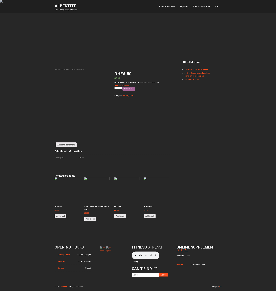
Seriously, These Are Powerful (196, 69)
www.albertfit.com (198, 265)
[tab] (66, 144)
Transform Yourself (191, 80)
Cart (217, 6)
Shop (62, 69)
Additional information (66, 145)
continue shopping (121, 85)
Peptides (184, 6)
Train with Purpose (201, 6)
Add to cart (128, 89)
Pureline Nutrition (167, 6)
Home (57, 69)
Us (220, 287)
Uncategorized (70, 69)
